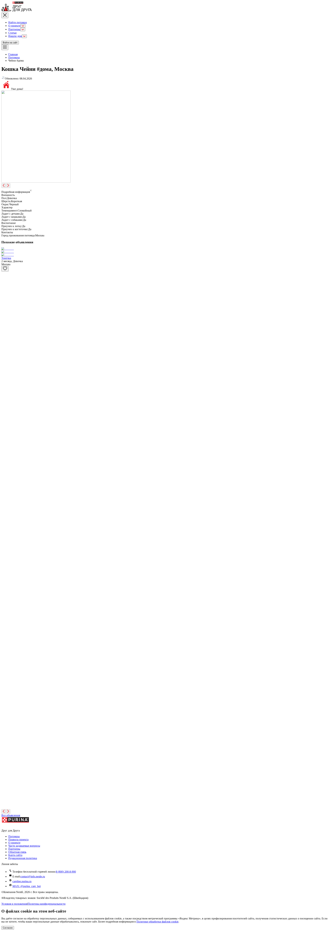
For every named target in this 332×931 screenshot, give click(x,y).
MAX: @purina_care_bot (26, 886)
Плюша (5, 406)
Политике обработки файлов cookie (157, 921)
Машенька (7, 750)
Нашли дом (15, 36)
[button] (166, 191)
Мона (4, 334)
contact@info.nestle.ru (32, 876)
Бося (4, 285)
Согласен (8, 928)
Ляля (4, 584)
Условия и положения (14, 903)
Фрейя (5, 430)
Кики (4, 545)
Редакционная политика (22, 858)
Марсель (6, 503)
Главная (13, 54)
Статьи (12, 32)
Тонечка (6, 258)
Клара (4, 799)
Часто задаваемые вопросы (24, 845)
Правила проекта (18, 839)
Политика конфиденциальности (47, 903)
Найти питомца (17, 22)
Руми (4, 479)
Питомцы (14, 57)
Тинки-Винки (9, 563)
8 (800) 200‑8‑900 (66, 871)
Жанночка (7, 726)
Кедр (4, 455)
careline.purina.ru (21, 881)
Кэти (4, 654)
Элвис (5, 527)
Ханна (5, 702)
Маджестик (8, 678)
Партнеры (14, 29)
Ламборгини (8, 382)
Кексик (5, 605)
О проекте (14, 25)
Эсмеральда (8, 629)
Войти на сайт (10, 42)
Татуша (5, 309)
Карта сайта (15, 855)
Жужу (4, 775)
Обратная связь (17, 851)
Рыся (4, 358)
